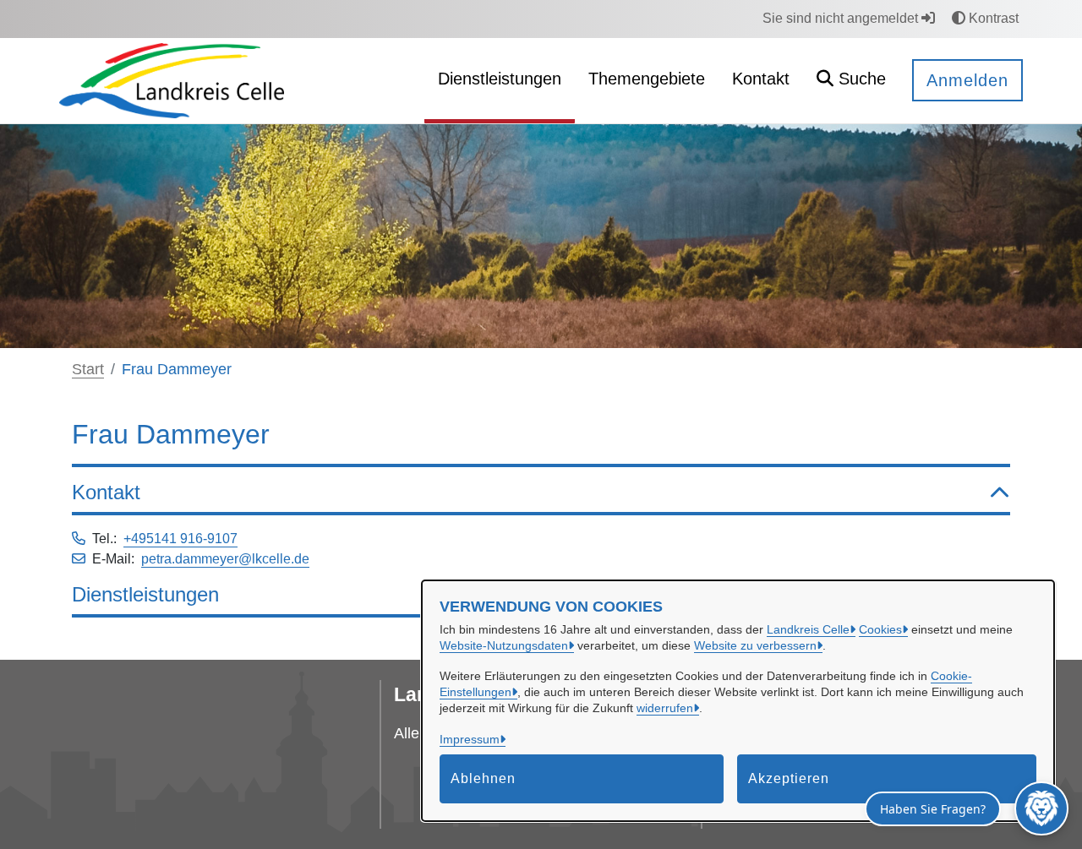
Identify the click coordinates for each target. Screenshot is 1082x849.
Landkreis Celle (808, 629)
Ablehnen (483, 778)
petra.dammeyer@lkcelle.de (225, 559)
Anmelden (967, 80)
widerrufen (665, 708)
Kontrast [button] (992, 18)
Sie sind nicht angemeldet (841, 18)
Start (88, 369)
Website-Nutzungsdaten (504, 645)
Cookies (880, 629)
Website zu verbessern (755, 645)
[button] (851, 80)
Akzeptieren (788, 778)
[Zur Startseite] (171, 80)
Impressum (470, 739)
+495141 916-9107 (180, 538)
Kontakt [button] (106, 492)
